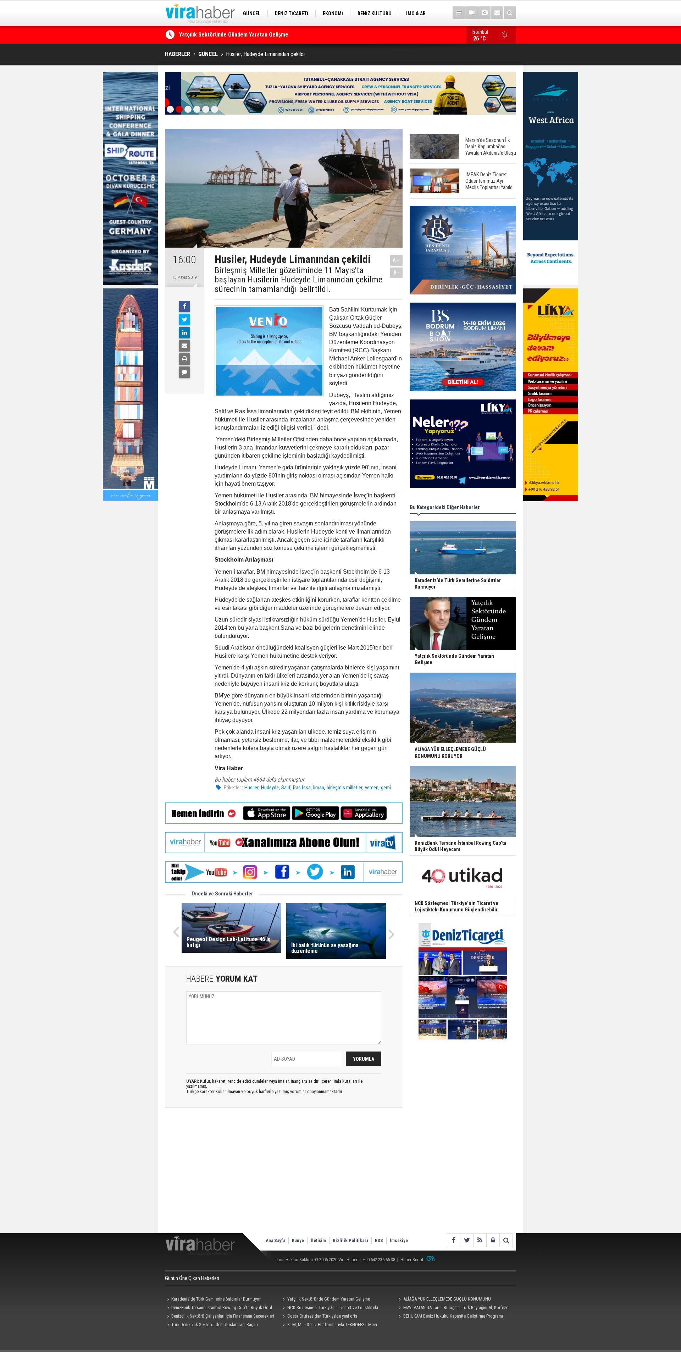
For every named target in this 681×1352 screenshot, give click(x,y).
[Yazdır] (184, 359)
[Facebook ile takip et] (453, 1240)
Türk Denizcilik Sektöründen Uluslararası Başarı (214, 1324)
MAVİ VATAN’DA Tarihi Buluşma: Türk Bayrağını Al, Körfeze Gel (452, 1308)
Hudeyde (270, 787)
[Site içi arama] (510, 12)
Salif (285, 787)
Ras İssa (302, 787)
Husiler (251, 787)
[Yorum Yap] (184, 372)
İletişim (318, 1240)
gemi (386, 787)
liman (318, 787)
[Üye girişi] (492, 1240)
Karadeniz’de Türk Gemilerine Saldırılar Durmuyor (216, 1299)
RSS (379, 1240)
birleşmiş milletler (344, 787)
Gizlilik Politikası (350, 1240)
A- (396, 272)
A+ (396, 260)
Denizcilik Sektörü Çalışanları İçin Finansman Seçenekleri (222, 1316)
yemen (371, 787)
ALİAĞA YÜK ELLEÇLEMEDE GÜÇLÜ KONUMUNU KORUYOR (246, 34)
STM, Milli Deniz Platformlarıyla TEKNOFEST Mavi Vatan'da (329, 1325)
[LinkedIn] (184, 332)
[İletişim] (497, 12)
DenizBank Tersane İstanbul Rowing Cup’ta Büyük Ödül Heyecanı (218, 1308)
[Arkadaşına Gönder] (184, 346)
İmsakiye (399, 1240)
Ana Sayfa (275, 1240)
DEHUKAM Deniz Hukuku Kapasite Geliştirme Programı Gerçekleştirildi (450, 1316)
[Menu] (459, 12)
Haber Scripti (412, 1259)
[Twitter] (184, 319)
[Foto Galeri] (484, 12)
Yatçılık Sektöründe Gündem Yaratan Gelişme (328, 1299)
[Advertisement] (284, 1176)
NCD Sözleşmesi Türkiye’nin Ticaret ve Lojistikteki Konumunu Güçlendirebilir (329, 1308)
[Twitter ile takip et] (466, 1240)
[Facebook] (184, 306)
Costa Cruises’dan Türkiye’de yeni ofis (322, 1316)
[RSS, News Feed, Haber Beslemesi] (479, 1240)
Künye (298, 1240)
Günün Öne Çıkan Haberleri (192, 1278)
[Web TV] (471, 12)
